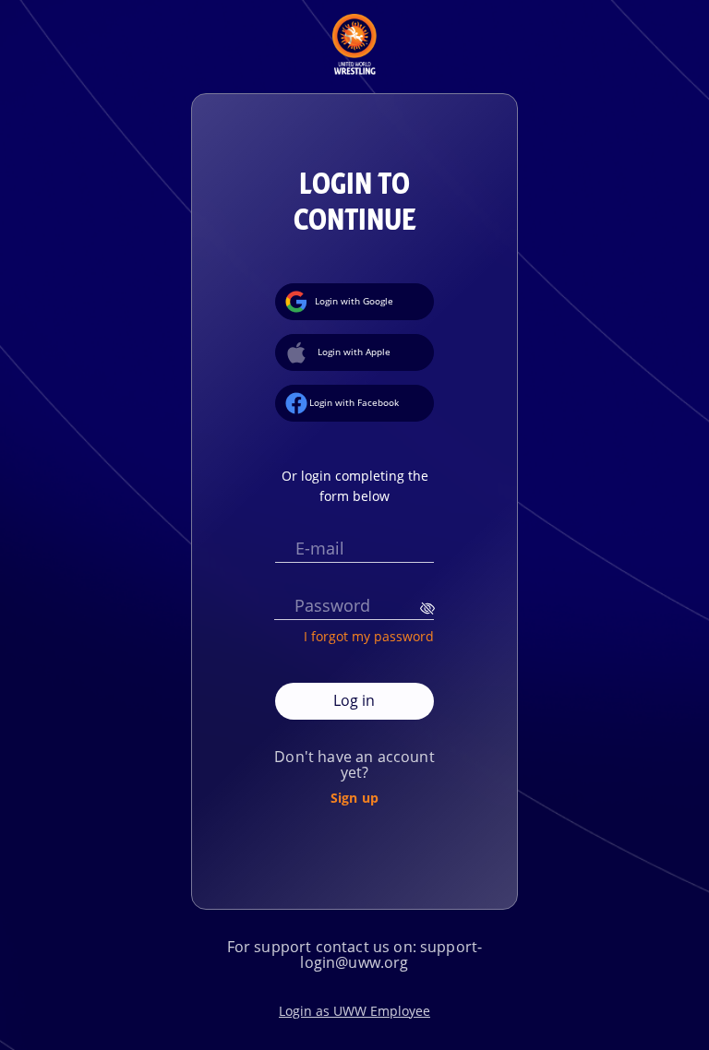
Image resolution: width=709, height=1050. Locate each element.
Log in (354, 700)
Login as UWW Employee (354, 1011)
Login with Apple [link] (354, 351)
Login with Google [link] (354, 300)
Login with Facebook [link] (354, 402)
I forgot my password (369, 635)
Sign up (354, 797)
